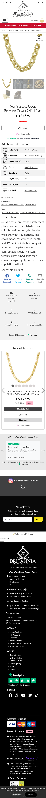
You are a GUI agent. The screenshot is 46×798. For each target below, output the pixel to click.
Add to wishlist (24, 134)
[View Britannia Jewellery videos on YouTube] (23, 695)
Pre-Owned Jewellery (33, 155)
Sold (23, 121)
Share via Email (40, 280)
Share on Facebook (7, 280)
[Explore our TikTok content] (36, 695)
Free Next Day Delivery (11, 298)
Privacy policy (15, 663)
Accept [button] (30, 795)
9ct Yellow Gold (31, 150)
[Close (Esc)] (8, 538)
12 (26, 184)
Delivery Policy (16, 658)
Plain (27, 173)
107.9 (27, 161)
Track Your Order (17, 646)
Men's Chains (30, 204)
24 (26, 178)
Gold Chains (24, 30)
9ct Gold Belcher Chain (10, 212)
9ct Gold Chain (25, 212)
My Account (15, 635)
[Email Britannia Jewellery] (38, 2)
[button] (7, 2)
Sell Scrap (34, 21)
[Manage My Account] (3, 2)
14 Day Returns (11, 313)
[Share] (5, 538)
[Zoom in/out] (1, 538)
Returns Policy (16, 661)
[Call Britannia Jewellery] (34, 2)
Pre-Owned (20, 17)
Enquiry (24, 127)
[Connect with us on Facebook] (10, 695)
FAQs (12, 666)
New (14, 17)
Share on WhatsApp (29, 280)
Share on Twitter (18, 280)
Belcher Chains (35, 30)
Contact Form (14, 623)
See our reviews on (18, 335)
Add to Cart (24, 409)
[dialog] (23, 792)
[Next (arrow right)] (3, 541)
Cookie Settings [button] (16, 795)
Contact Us (14, 669)
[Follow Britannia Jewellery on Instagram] (17, 695)
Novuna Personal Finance (20, 643)
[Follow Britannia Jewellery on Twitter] (30, 695)
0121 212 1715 (14, 617)
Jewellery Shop (28, 17)
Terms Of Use (15, 655)
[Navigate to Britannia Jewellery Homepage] (23, 9)
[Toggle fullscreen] (3, 538)
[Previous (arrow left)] (1, 541)
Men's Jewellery (31, 167)
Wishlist (13, 638)
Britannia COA (31, 190)
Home (3, 30)
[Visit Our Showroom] (42, 2)
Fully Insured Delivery (34, 296)
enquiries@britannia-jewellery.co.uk (23, 620)
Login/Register (16, 632)
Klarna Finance (16, 640)
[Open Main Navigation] (5, 20)
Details (24, 420)
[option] (23, 534)
